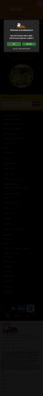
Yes (14, 44)
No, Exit (29, 44)
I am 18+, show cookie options (21, 48)
